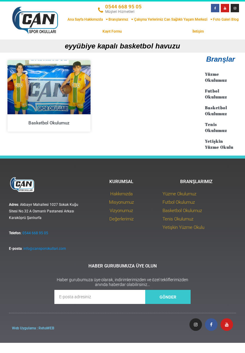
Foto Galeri (221, 19)
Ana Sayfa (75, 19)
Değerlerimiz (121, 219)
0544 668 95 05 (123, 7)
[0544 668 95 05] (100, 10)
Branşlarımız (118, 19)
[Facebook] (215, 8)
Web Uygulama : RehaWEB (33, 328)
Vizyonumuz (121, 210)
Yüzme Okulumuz (216, 77)
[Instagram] (235, 8)
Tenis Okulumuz (216, 127)
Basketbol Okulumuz (49, 123)
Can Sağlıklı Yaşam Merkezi (185, 19)
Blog (235, 19)
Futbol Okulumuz (216, 94)
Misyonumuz (121, 202)
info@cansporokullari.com (44, 249)
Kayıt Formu (112, 31)
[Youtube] (225, 8)
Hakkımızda (93, 19)
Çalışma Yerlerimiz (148, 19)
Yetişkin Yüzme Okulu (219, 144)
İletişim (198, 31)
